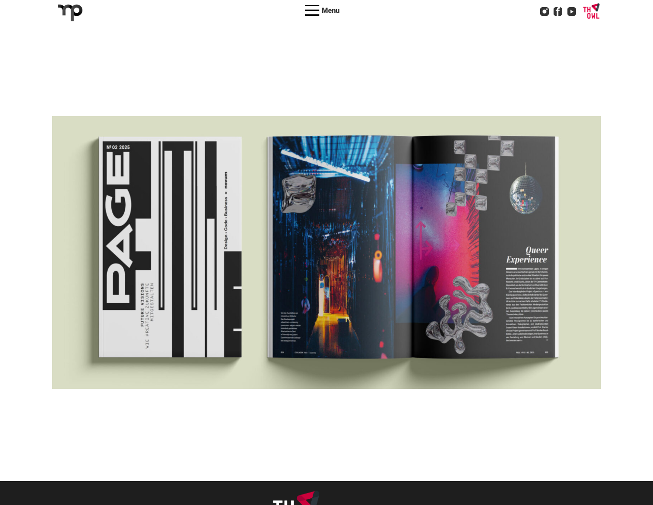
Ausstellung (250, 267)
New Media (379, 267)
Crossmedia (293, 267)
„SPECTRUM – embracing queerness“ (326, 240)
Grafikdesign (336, 267)
